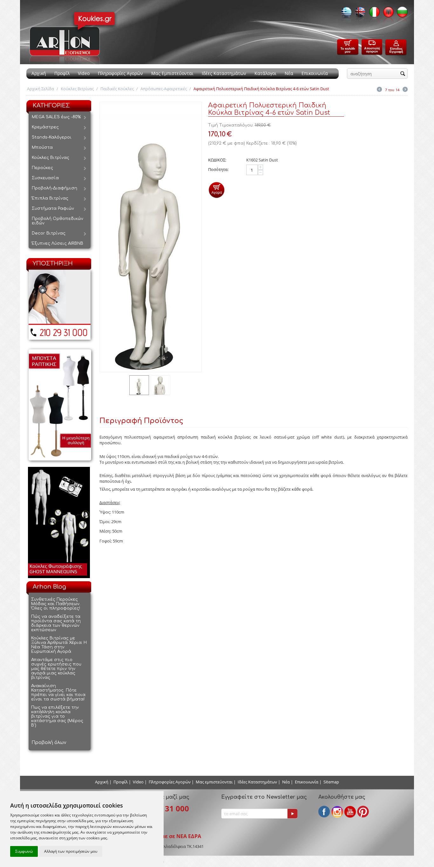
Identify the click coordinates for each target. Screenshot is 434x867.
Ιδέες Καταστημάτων (224, 73)
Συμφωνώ (24, 851)
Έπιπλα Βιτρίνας (50, 198)
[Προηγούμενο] (379, 90)
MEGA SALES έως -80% (56, 117)
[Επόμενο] (405, 90)
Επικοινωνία (315, 73)
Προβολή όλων (48, 742)
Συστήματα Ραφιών (53, 208)
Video (84, 73)
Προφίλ (62, 73)
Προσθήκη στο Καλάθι (216, 189)
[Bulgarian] (401, 14)
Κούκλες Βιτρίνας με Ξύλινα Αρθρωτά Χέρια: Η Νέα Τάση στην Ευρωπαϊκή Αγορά (59, 645)
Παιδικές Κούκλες (117, 89)
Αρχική (38, 73)
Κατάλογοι (265, 73)
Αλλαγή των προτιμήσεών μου (70, 851)
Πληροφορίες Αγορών (120, 73)
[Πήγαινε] (292, 813)
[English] (359, 14)
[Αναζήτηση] (403, 74)
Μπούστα (42, 147)
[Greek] (345, 14)
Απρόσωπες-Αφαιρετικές (163, 89)
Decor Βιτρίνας (48, 233)
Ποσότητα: (218, 169)
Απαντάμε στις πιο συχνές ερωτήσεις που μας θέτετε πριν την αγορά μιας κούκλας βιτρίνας (56, 669)
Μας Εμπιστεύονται (172, 73)
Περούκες (42, 168)
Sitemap (331, 782)
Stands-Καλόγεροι (51, 137)
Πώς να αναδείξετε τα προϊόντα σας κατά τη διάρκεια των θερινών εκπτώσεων (56, 623)
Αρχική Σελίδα (40, 89)
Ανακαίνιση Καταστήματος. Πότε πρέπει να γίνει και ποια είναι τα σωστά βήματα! (58, 692)
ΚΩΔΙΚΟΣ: (217, 160)
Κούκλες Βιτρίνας (77, 89)
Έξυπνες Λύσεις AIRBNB (57, 243)
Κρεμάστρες (45, 127)
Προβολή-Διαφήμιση (54, 188)
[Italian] (373, 14)
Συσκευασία (45, 178)
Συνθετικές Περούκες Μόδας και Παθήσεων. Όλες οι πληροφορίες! (55, 604)
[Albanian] (387, 14)
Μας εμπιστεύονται (214, 782)
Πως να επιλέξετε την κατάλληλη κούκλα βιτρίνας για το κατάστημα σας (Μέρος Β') (57, 716)
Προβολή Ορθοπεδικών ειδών (57, 220)
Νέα (289, 73)
